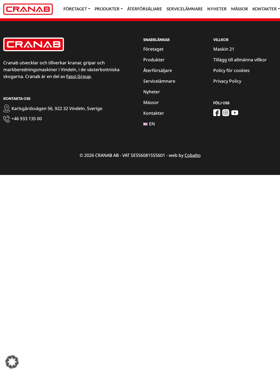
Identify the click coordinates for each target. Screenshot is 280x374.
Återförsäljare (144, 9)
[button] (12, 362)
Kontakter (153, 113)
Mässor (239, 9)
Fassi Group (78, 76)
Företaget (75, 9)
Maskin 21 (223, 49)
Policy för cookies (231, 70)
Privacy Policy (227, 81)
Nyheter (217, 9)
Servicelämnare (185, 9)
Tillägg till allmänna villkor (240, 60)
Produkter (107, 9)
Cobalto (193, 155)
